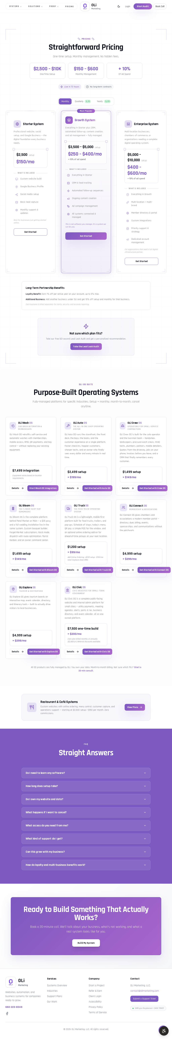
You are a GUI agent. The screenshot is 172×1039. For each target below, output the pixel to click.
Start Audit (143, 6)
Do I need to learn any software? (45, 773)
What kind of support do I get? (44, 839)
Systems (14, 6)
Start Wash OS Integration (42, 488)
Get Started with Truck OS (97, 569)
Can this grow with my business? (45, 852)
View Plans (132, 707)
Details (15, 488)
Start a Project (96, 985)
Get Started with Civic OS (97, 651)
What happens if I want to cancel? (46, 812)
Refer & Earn (95, 991)
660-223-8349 (13, 1007)
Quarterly (82, 101)
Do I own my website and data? (44, 799)
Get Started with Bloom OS (43, 569)
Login (127, 6)
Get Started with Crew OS (152, 488)
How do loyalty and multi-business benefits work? (55, 865)
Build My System (86, 942)
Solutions (34, 6)
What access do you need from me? (47, 825)
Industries (52, 991)
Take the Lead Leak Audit (86, 346)
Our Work (52, 1001)
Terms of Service (98, 1012)
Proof (52, 6)
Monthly (65, 101)
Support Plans (54, 996)
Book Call (160, 6)
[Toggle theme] (119, 6)
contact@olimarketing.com (144, 991)
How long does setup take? (42, 786)
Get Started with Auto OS (97, 488)
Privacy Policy (96, 1007)
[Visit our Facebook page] (7, 1013)
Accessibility (95, 1001)
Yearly (103, 101)
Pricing (69, 6)
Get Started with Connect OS (154, 569)
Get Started (30, 232)
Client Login (95, 996)
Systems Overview (57, 985)
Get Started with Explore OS (43, 651)
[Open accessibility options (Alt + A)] (164, 1031)
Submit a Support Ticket (144, 998)
